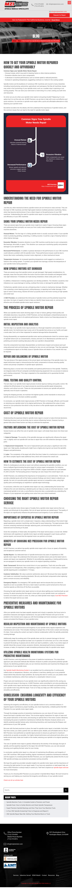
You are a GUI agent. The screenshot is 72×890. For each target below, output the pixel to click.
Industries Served (25, 875)
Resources (51, 875)
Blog (57, 875)
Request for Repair (59, 15)
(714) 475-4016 (12, 839)
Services (16, 875)
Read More (56, 20)
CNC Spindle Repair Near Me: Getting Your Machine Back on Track (28, 814)
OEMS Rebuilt (36, 875)
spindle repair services (61, 767)
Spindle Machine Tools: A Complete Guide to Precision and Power (28, 802)
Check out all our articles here (13, 780)
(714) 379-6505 (12, 834)
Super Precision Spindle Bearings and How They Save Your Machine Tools (30, 808)
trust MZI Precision (61, 595)
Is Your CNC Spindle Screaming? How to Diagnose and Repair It (27, 811)
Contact (44, 875)
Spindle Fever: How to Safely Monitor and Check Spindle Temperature (29, 805)
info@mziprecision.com (56, 4)
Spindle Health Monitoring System (17, 670)
